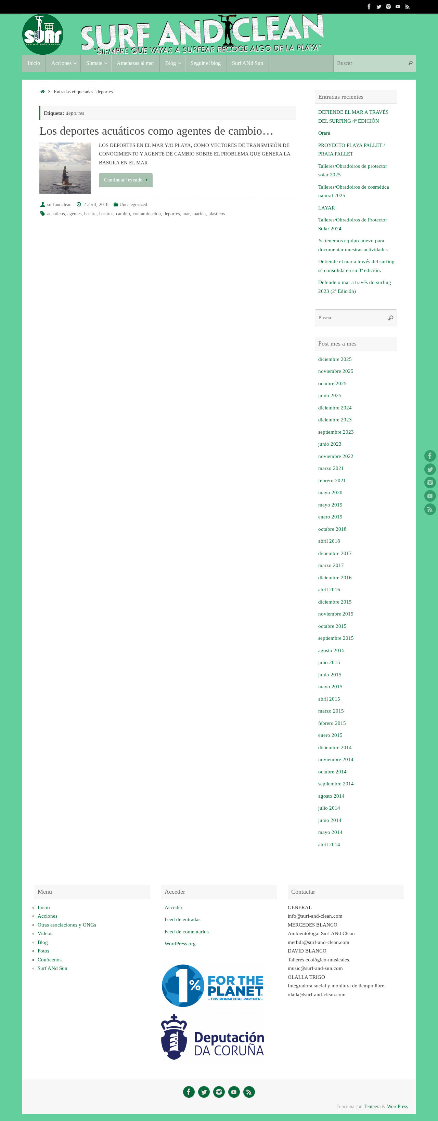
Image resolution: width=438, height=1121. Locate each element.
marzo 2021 (331, 468)
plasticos (216, 213)
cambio (123, 213)
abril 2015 (329, 699)
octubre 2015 (332, 626)
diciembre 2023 (335, 419)
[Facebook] (369, 6)
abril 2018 (329, 541)
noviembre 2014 (335, 759)
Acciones (47, 916)
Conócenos (50, 959)
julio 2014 (329, 808)
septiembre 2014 (336, 783)
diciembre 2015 (335, 602)
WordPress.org (180, 943)
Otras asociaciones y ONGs (67, 925)
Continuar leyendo (123, 180)
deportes (172, 213)
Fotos (43, 951)
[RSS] (407, 6)
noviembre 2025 (335, 371)
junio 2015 (330, 674)
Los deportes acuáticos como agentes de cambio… (156, 130)
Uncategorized (133, 204)
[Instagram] (388, 6)
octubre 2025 (332, 383)
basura (90, 213)
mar (186, 213)
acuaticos (56, 213)
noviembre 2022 (335, 456)
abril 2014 (329, 844)
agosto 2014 (331, 796)
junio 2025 (330, 395)
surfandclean (59, 204)
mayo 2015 (330, 686)
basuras (106, 213)
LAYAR (326, 208)
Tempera (372, 1106)
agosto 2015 (331, 650)
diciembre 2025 (335, 359)
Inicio (44, 907)
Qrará (324, 133)
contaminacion (147, 213)
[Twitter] (379, 6)
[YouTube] (398, 6)
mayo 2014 (330, 832)
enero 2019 (330, 516)
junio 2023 (330, 444)
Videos (45, 933)
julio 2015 (329, 662)
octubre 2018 (332, 529)
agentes (74, 213)
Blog (43, 942)
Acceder (173, 907)
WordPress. (398, 1106)
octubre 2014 (332, 771)
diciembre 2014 (335, 747)
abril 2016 (329, 589)
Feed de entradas (183, 919)
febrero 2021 (332, 480)
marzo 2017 (331, 565)
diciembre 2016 (335, 577)
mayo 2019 (330, 505)
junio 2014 (330, 820)
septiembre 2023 (336, 432)
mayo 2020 (330, 492)
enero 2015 (330, 735)
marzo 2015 (331, 711)
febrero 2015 (332, 723)
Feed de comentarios (187, 931)
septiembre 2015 (336, 638)
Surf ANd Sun (52, 968)
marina (199, 213)
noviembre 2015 (335, 614)
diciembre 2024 (335, 407)
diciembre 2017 (335, 553)
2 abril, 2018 (95, 204)
